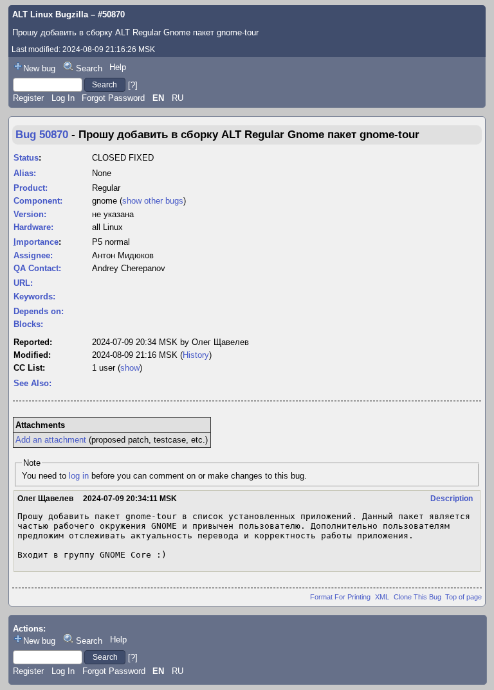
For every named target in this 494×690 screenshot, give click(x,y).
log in (79, 476)
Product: (31, 188)
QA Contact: (37, 268)
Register (28, 98)
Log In (63, 98)
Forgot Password (113, 98)
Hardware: (33, 227)
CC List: (29, 368)
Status (26, 158)
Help (117, 67)
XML (382, 597)
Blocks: (28, 324)
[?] (133, 84)
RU (177, 98)
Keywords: (34, 296)
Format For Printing (340, 597)
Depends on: (39, 311)
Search (89, 68)
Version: (30, 214)
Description (451, 498)
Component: (38, 201)
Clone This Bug (417, 597)
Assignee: (33, 255)
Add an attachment (50, 440)
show (130, 368)
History (196, 355)
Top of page (463, 597)
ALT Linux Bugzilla (50, 14)
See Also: (32, 383)
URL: (23, 283)
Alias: (25, 173)
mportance (36, 242)
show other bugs (152, 201)
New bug (39, 68)
